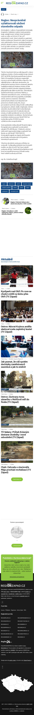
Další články (16, 479)
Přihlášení (7, 610)
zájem (27, 187)
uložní (18, 184)
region (4, 184)
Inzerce (3, 610)
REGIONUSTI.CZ (5, 630)
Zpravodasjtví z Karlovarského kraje (10, 261)
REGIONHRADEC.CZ (6, 637)
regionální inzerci (24, 596)
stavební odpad (27, 184)
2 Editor (7, 14)
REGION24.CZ (21, 637)
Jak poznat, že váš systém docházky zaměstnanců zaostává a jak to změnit (14, 364)
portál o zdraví (12, 660)
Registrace (13, 610)
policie (21, 187)
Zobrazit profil (17, 545)
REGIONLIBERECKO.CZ (7, 634)
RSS (25, 610)
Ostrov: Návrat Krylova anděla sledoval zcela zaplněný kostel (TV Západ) (16, 329)
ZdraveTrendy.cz (27, 660)
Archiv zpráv (20, 610)
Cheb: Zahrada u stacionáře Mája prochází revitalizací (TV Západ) (16, 470)
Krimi (3, 9)
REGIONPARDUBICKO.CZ (24, 618)
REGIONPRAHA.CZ (6, 627)
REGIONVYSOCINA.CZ (23, 621)
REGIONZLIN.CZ (22, 627)
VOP (31, 704)
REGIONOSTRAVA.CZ (23, 634)
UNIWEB (13, 650)
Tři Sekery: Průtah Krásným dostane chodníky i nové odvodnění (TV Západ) (15, 434)
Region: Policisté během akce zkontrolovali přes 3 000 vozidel (21, 202)
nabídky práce (18, 593)
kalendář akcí (11, 593)
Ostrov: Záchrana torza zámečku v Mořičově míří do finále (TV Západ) (15, 399)
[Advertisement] (17, 237)
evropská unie (14, 191)
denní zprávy (6, 591)
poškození (5, 191)
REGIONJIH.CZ (5, 624)
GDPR (28, 704)
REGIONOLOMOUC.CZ (23, 630)
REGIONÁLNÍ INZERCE (17, 577)
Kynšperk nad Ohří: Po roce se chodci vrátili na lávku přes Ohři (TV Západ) (16, 294)
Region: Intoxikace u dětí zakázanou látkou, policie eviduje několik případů (12, 212)
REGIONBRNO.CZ (22, 624)
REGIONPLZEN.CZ (5, 618)
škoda (15, 187)
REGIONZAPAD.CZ (5, 621)
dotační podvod (6, 187)
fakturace (11, 184)
